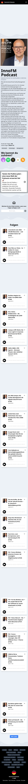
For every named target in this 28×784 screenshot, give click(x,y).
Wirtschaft (4, 148)
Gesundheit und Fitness (17, 764)
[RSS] (22, 159)
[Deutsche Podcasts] (14, 772)
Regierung (7, 764)
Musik (19, 752)
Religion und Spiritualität (14, 754)
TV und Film (7, 759)
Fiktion (14, 759)
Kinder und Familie (11, 752)
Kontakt (23, 780)
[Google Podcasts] (17, 159)
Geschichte (20, 759)
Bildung (16, 750)
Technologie (12, 148)
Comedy (4, 750)
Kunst (10, 750)
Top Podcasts (12, 780)
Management (20, 148)
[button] (26, 2)
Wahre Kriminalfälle (6, 762)
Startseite (5, 780)
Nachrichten (17, 762)
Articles (18, 780)
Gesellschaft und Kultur (9, 757)
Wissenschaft (11, 767)
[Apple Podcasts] (3, 159)
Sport (18, 767)
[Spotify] (8, 159)
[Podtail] (13, 159)
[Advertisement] (14, 18)
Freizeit (23, 762)
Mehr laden (14, 736)
